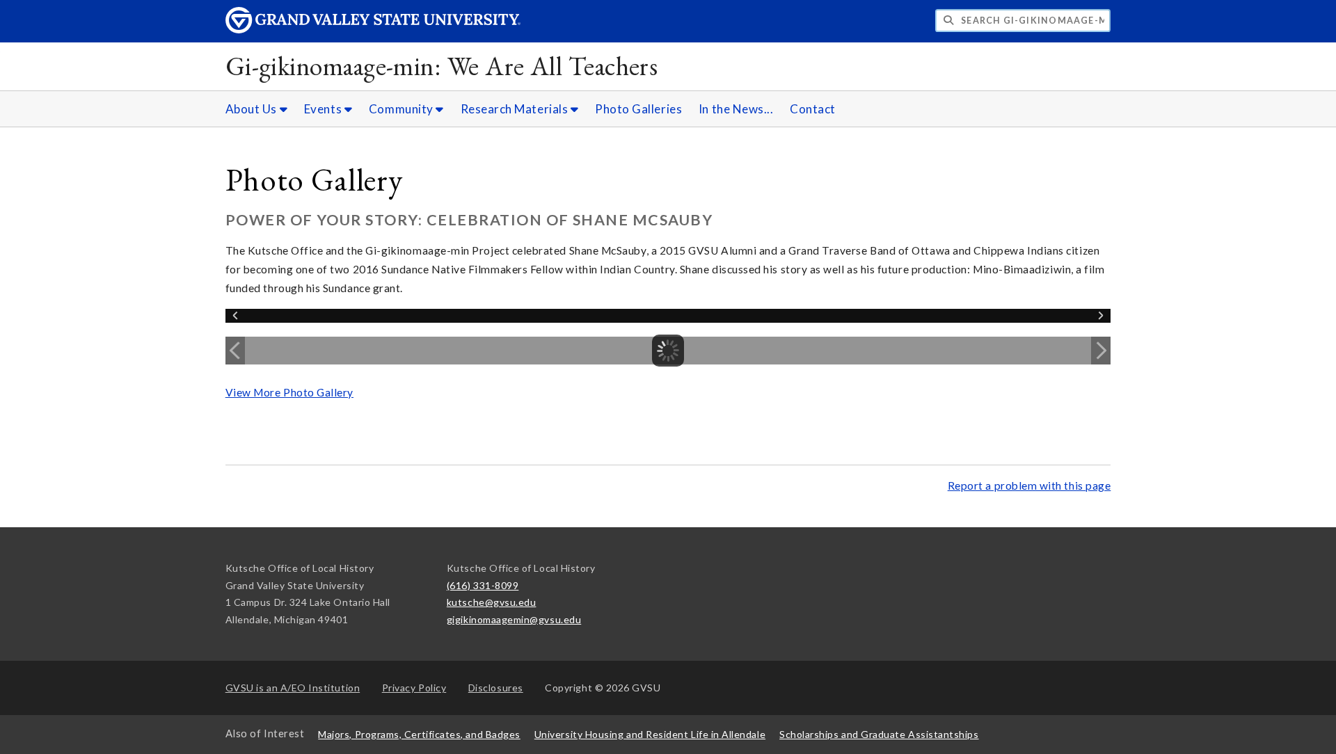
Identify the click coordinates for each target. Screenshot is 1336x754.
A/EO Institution (292, 687)
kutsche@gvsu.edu (491, 602)
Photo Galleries (638, 109)
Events (324, 109)
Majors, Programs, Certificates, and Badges (419, 734)
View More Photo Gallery (289, 392)
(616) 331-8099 (483, 585)
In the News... (736, 109)
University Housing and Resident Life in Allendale (649, 734)
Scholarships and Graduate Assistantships (878, 734)
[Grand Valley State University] (372, 29)
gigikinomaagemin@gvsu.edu (514, 619)
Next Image (1101, 350)
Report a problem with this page (1029, 485)
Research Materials (516, 109)
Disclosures (495, 687)
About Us (252, 109)
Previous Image (235, 350)
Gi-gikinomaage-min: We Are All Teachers (441, 66)
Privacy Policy (414, 687)
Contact (813, 109)
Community (402, 109)
